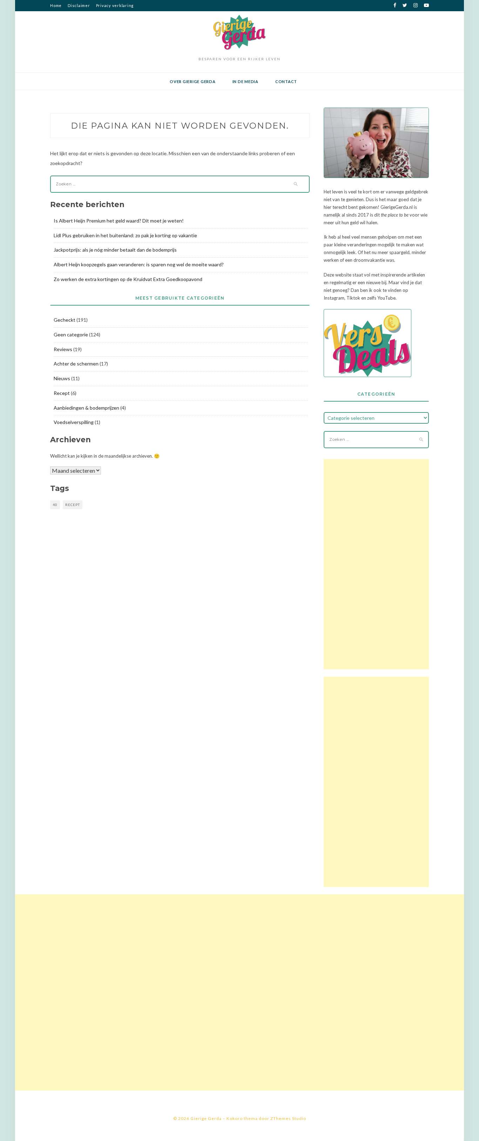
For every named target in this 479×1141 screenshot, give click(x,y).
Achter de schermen (76, 364)
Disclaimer (79, 5)
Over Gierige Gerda (193, 81)
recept (72, 505)
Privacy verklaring (115, 5)
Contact (286, 81)
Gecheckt (64, 320)
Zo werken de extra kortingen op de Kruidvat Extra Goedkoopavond (128, 279)
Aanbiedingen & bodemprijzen (86, 408)
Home (56, 5)
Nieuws (62, 378)
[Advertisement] (376, 564)
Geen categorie (71, 334)
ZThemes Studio (288, 1118)
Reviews (63, 349)
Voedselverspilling (74, 422)
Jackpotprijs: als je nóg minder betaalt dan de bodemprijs (115, 250)
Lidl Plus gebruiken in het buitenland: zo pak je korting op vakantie (125, 235)
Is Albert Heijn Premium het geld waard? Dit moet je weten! (119, 221)
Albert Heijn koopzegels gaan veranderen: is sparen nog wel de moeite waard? (139, 264)
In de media (245, 81)
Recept (62, 393)
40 (55, 505)
